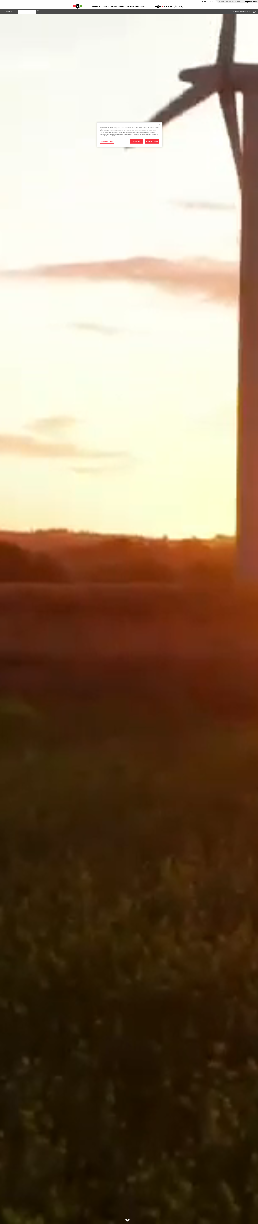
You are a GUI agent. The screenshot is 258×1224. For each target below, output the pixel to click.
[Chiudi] (159, 125)
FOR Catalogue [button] (117, 6)
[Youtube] (205, 2)
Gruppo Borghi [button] (223, 1)
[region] (129, 134)
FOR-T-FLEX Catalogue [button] (135, 6)
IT (212, 1)
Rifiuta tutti (136, 141)
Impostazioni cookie (107, 141)
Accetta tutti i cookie (152, 141)
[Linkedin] (202, 2)
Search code (7, 12)
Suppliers (231, 1)
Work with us (238, 1)
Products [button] (105, 6)
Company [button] (96, 6)
